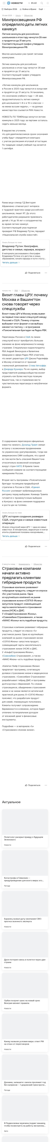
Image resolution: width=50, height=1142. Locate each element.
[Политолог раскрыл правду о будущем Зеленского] (25, 828)
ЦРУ (26, 358)
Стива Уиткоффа (37, 365)
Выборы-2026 (10, 9)
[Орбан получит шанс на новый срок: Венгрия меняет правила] (25, 992)
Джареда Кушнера (13, 369)
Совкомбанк (9, 655)
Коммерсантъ (24, 564)
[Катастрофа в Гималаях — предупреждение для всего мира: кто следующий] (25, 869)
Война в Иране (29, 9)
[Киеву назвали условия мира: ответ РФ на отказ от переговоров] (25, 1033)
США (27, 337)
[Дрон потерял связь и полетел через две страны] (25, 951)
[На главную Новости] (16, 3)
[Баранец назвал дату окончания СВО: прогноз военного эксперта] (25, 910)
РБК (16, 291)
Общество (28, 15)
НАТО (19, 466)
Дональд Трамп (30, 444)
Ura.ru (18, 15)
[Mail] (8, 3)
